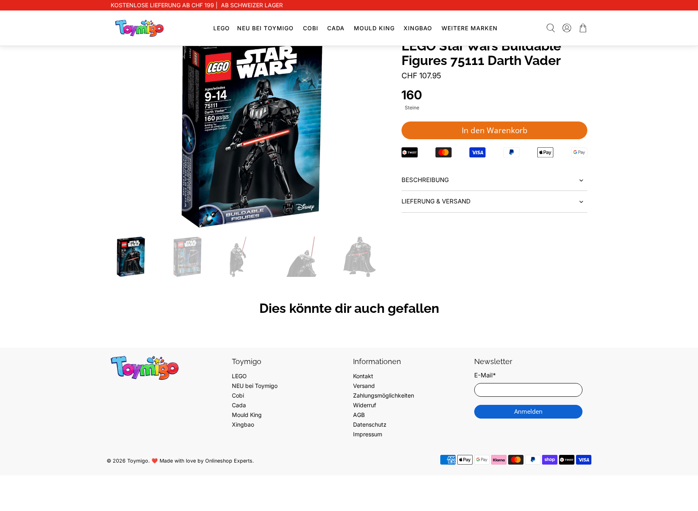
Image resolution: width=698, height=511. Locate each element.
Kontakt (363, 376)
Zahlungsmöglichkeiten (383, 395)
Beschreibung (425, 180)
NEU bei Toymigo (265, 28)
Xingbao (418, 28)
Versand (364, 385)
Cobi (310, 28)
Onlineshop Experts (228, 461)
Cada (336, 28)
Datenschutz (370, 424)
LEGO (221, 28)
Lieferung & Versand (436, 201)
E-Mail (485, 375)
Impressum (367, 434)
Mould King (374, 28)
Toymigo (137, 461)
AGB (359, 414)
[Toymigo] (139, 28)
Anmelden (528, 411)
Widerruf (364, 405)
